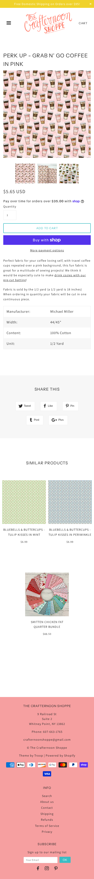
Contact (47, 808)
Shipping (47, 814)
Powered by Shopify (60, 755)
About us (47, 802)
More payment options (47, 250)
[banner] (48, 23)
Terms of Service (47, 826)
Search (47, 796)
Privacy (47, 832)
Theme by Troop (31, 755)
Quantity (9, 206)
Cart (83, 23)
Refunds (47, 820)
